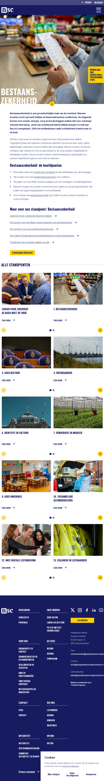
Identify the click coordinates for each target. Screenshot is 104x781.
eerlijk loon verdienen (44, 172)
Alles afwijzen (53, 774)
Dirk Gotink (52, 617)
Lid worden (52, 710)
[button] (52, 103)
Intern (50, 743)
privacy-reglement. (71, 766)
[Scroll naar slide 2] (54, 330)
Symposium (52, 658)
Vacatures (52, 725)
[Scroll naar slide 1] (50, 330)
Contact (23, 715)
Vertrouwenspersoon (29, 748)
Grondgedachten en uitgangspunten (28, 658)
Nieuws (50, 648)
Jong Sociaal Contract (25, 683)
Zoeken (88, 2)
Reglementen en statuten (26, 666)
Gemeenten (24, 617)
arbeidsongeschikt (40, 195)
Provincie (23, 622)
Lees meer (6, 320)
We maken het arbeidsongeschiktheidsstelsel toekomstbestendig (42, 235)
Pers (21, 710)
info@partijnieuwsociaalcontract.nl (87, 665)
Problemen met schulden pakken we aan (29, 242)
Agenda (50, 653)
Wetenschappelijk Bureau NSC (27, 691)
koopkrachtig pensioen (45, 177)
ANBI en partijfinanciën (26, 674)
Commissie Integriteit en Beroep (29, 755)
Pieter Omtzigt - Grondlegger (55, 629)
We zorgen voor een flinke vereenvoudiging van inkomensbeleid (41, 222)
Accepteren (91, 774)
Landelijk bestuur (55, 622)
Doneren (51, 720)
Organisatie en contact (26, 650)
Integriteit (24, 743)
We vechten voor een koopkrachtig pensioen (32, 229)
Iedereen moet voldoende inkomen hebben (31, 216)
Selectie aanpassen (72, 774)
